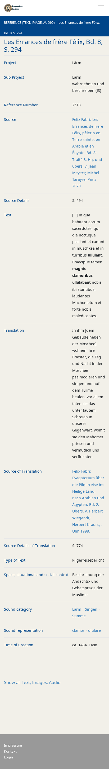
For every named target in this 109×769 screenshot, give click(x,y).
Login (8, 757)
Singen (91, 609)
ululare (94, 630)
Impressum (13, 745)
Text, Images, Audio (32, 682)
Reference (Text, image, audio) (29, 23)
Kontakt (10, 751)
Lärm (76, 609)
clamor (78, 630)
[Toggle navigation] (99, 8)
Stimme (79, 615)
